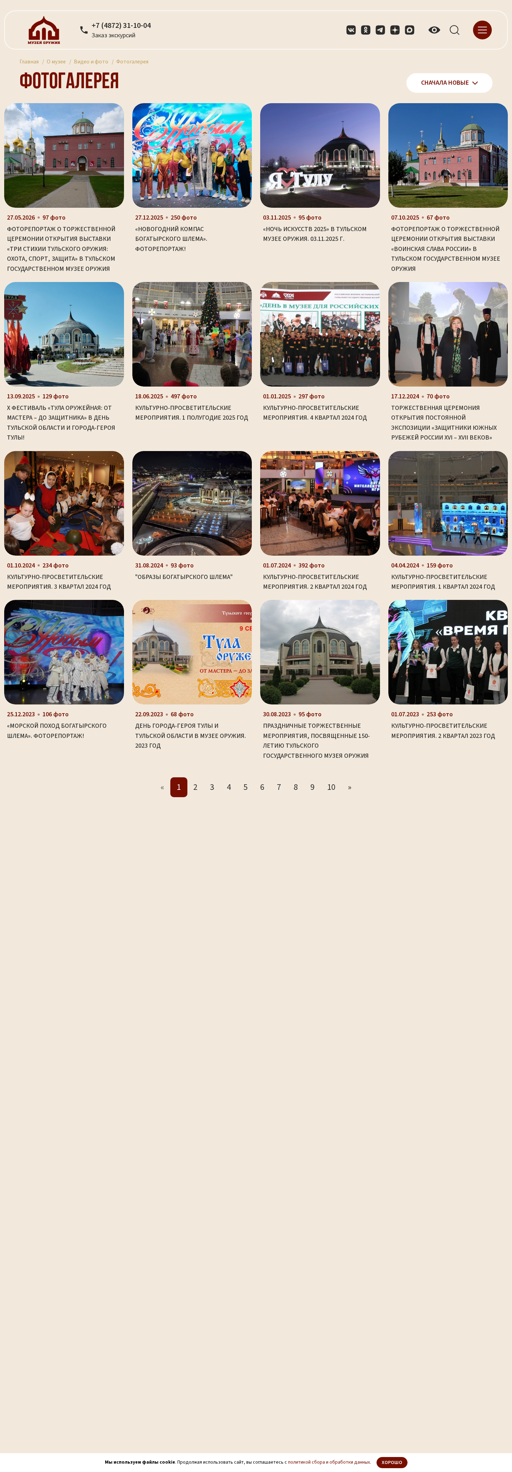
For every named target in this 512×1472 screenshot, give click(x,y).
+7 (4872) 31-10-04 (121, 25)
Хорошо (392, 1462)
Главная (29, 62)
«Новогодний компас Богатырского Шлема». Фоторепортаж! (171, 239)
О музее (56, 62)
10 (331, 787)
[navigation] (482, 29)
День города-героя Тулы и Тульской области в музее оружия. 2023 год (190, 736)
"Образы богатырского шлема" (184, 577)
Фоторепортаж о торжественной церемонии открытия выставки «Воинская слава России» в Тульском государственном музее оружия (445, 249)
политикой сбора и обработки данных (329, 1462)
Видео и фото (91, 62)
